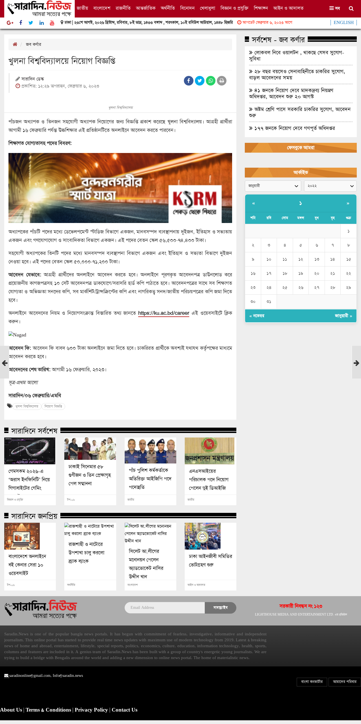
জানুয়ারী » (343, 316)
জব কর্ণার (33, 44)
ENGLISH (344, 22)
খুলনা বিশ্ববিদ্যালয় (27, 406)
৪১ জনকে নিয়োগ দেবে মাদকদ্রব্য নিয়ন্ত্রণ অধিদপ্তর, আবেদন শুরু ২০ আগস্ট (291, 93)
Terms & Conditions (49, 710)
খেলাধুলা (207, 8)
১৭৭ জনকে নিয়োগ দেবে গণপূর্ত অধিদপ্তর (294, 128)
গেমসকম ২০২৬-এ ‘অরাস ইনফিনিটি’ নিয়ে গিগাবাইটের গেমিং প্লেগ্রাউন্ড (29, 484)
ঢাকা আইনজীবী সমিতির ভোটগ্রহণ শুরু (210, 560)
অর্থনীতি (168, 8)
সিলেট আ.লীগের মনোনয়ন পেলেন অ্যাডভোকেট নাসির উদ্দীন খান (146, 564)
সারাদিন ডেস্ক (32, 79)
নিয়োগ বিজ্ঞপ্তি (53, 406)
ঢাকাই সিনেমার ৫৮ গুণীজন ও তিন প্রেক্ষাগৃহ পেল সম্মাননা (90, 475)
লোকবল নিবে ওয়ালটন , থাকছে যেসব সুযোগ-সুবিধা (296, 55)
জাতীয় (82, 8)
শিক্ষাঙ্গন (261, 8)
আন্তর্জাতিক (145, 8)
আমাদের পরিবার (344, 681)
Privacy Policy (92, 710)
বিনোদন (187, 8)
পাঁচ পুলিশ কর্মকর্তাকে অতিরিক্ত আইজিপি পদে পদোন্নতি (150, 479)
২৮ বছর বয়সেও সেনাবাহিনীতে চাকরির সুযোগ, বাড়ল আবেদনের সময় (297, 74)
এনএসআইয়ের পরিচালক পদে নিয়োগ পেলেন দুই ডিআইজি (208, 480)
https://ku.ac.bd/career (163, 313)
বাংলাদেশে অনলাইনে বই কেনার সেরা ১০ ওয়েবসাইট (27, 565)
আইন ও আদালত (288, 8)
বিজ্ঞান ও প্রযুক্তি (234, 8)
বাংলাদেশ (101, 8)
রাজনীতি (123, 8)
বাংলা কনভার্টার (312, 681)
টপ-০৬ (71, 500)
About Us (11, 710)
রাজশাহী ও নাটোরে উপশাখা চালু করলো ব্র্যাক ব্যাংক (86, 553)
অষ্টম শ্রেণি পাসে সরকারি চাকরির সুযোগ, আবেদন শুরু (300, 112)
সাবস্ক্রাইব (220, 607)
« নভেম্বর (256, 316)
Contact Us (124, 710)
